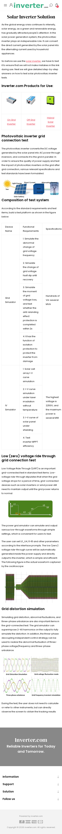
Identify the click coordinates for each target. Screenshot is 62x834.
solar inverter (33, 61)
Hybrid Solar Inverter (50, 122)
